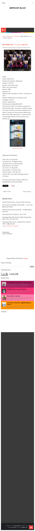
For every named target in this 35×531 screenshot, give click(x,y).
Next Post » (27, 191)
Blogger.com (24, 527)
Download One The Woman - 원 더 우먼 (14, 214)
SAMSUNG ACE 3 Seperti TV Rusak (16, 289)
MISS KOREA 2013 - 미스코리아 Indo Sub (14, 45)
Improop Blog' (17, 8)
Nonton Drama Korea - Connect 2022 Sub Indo (16, 202)
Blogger (25, 258)
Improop (14, 527)
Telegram (16, 36)
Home (4, 36)
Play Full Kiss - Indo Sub (13, 296)
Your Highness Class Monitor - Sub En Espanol (19, 282)
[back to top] (31, 527)
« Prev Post (6, 191)
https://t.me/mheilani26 (18, 148)
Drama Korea (10, 36)
